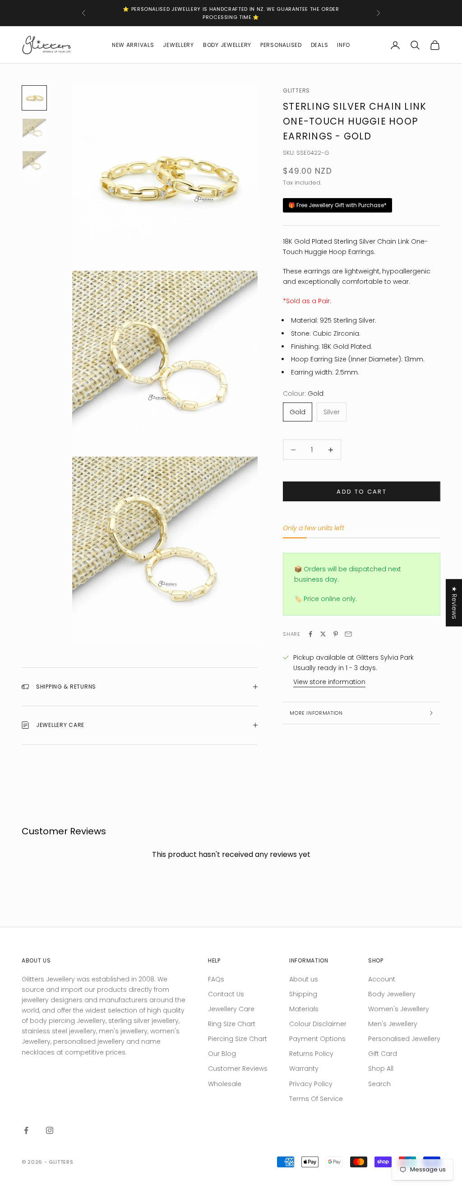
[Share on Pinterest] (335, 634)
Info (343, 45)
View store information (329, 681)
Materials (304, 1008)
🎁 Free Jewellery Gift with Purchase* (337, 205)
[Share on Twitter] (323, 634)
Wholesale (224, 1083)
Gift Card (382, 1053)
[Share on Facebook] (310, 634)
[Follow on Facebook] (26, 1130)
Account (381, 979)
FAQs (216, 979)
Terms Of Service (316, 1098)
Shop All (380, 1068)
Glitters (296, 90)
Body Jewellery (227, 45)
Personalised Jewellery (404, 1038)
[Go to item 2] (34, 130)
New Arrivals (133, 45)
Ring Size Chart (231, 1023)
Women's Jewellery (398, 1008)
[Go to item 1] (34, 98)
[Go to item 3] (34, 163)
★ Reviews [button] (454, 602)
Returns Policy (311, 1053)
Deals (319, 45)
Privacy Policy (311, 1083)
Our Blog (222, 1053)
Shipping (303, 994)
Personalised (281, 45)
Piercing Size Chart (237, 1038)
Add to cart (362, 491)
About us (303, 979)
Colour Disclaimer (317, 1023)
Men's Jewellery (392, 1023)
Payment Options (317, 1038)
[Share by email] (348, 634)
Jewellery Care (231, 1008)
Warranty (304, 1068)
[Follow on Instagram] (49, 1130)
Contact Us (226, 994)
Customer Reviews (238, 1068)
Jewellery (178, 45)
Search (379, 1083)
